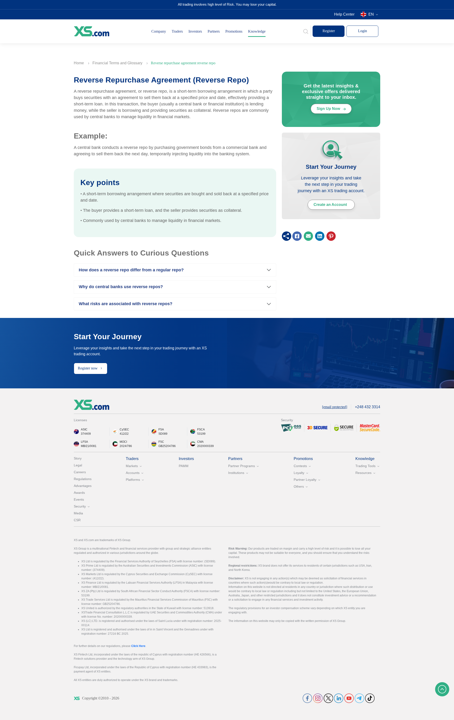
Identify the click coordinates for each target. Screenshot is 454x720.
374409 (86, 433)
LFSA (84, 441)
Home (79, 63)
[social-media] (307, 698)
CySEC (124, 429)
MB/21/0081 (88, 446)
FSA (161, 429)
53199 (201, 433)
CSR (77, 520)
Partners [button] (214, 31)
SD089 (162, 433)
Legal (78, 465)
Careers (80, 472)
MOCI (123, 441)
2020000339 (205, 446)
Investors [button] (195, 31)
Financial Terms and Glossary (117, 63)
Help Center (344, 14)
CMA (200, 441)
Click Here (138, 646)
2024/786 (126, 446)
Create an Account (330, 205)
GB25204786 (167, 446)
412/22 (124, 433)
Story (78, 458)
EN (371, 14)
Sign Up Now (329, 109)
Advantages (83, 486)
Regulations (83, 479)
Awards (79, 492)
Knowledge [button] (257, 31)
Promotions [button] (233, 31)
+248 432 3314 (367, 407)
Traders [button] (177, 31)
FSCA (201, 429)
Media (78, 513)
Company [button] (158, 31)
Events (79, 499)
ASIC (84, 429)
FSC (161, 441)
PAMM (183, 466)
